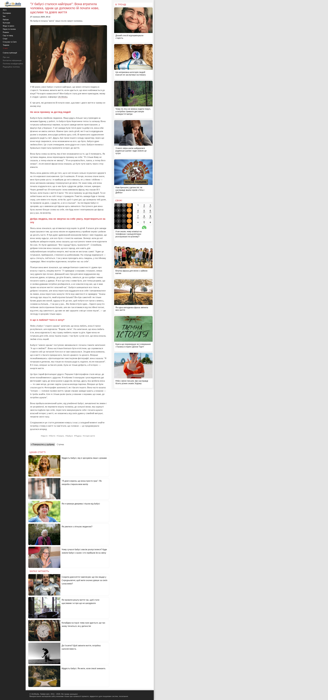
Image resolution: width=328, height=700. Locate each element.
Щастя (45, 436)
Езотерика (7, 13)
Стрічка (60, 444)
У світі (5, 48)
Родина (78, 436)
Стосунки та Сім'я (10, 42)
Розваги (6, 32)
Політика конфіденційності (14, 64)
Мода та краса (8, 26)
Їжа (4, 16)
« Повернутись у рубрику (42, 444)
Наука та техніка (9, 29)
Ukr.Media (62, 97)
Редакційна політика (11, 67)
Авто (5, 10)
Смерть (61, 436)
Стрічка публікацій (10, 53)
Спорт (5, 39)
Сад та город (8, 35)
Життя (52, 436)
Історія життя (89, 436)
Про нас (6, 57)
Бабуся (70, 436)
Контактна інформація (12, 60)
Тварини (6, 45)
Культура (6, 23)
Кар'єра (6, 19)
